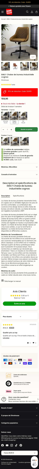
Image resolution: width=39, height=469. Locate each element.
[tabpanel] (19, 238)
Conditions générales (25, 462)
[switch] (34, 464)
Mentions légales (6, 464)
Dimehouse (5, 80)
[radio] (5, 118)
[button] (36, 12)
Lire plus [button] (6, 338)
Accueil (3, 19)
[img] (7, 325)
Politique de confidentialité (8, 462)
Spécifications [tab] (18, 196)
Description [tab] (5, 196)
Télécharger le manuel (12, 281)
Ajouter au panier (26, 129)
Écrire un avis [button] (19, 304)
